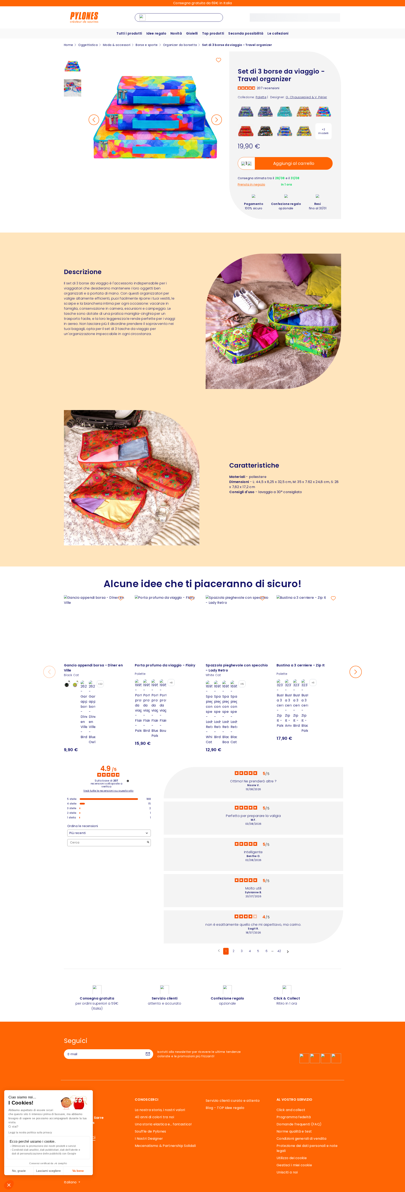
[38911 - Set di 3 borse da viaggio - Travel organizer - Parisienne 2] (285, 111)
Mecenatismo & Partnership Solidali (165, 1145)
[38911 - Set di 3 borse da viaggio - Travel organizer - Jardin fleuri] (265, 131)
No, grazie (19, 1170)
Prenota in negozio (251, 185)
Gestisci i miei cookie (294, 1165)
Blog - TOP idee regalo (225, 1107)
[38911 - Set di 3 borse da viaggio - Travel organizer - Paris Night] (265, 111)
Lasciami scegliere (48, 1170)
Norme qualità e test (294, 1131)
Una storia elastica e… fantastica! (163, 1124)
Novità (176, 33)
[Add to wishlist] (218, 60)
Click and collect (291, 1109)
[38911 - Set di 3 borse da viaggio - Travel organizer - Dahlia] (304, 131)
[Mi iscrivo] (148, 1054)
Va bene (78, 1170)
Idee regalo (156, 33)
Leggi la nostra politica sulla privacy (30, 1132)
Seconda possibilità (245, 33)
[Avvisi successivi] (287, 951)
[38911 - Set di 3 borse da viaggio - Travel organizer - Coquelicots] (246, 131)
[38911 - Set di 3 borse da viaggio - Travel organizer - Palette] (323, 111)
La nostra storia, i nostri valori (160, 1109)
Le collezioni (277, 33)
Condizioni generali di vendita (302, 1138)
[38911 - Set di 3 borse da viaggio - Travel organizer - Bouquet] (285, 131)
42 (279, 951)
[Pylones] (84, 17)
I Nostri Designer (149, 1138)
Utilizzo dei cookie (292, 1158)
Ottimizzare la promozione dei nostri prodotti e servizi (44, 1146)
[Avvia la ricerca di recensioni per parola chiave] (148, 842)
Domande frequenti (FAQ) (299, 1124)
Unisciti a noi (287, 1172)
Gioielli (192, 33)
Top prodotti (213, 33)
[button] (9, 1185)
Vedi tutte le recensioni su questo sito (108, 790)
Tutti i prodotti (129, 33)
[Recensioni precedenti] (218, 951)
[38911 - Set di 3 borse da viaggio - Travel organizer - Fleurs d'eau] (246, 111)
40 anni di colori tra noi (154, 1117)
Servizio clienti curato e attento (233, 1100)
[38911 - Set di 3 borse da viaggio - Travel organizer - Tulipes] (304, 111)
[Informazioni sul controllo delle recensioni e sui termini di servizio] (128, 781)
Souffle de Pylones (150, 1131)
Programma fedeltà (294, 1117)
